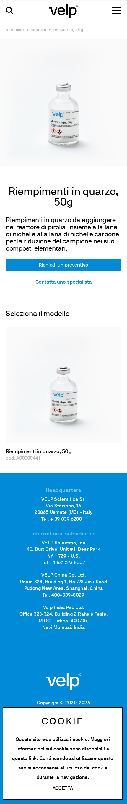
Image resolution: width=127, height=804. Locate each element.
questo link (24, 759)
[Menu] (116, 10)
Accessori (15, 30)
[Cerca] (9, 10)
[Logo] (63, 11)
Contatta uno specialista (63, 282)
